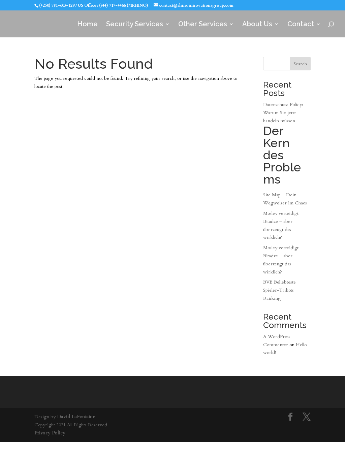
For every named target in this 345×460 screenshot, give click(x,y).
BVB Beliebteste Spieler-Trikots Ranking (279, 290)
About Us (257, 25)
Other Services (202, 25)
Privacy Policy (49, 433)
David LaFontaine (76, 417)
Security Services (134, 25)
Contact (300, 25)
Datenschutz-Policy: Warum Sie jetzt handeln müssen (283, 143)
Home (87, 25)
